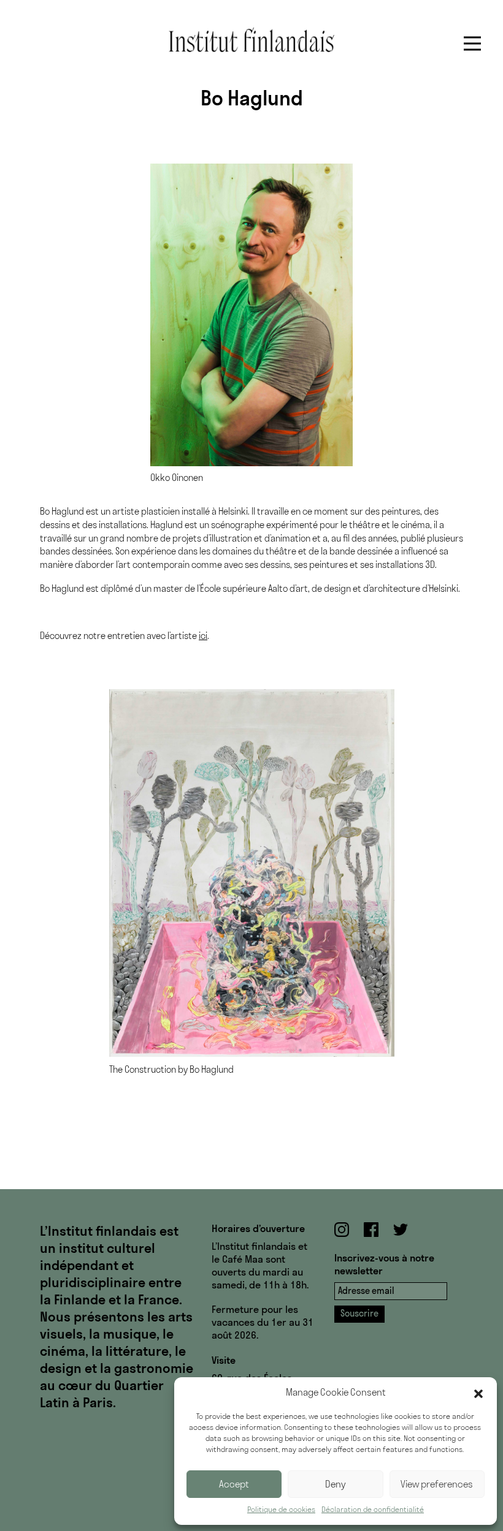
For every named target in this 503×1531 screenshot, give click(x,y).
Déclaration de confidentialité (372, 1509)
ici (203, 635)
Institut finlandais (251, 40)
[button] (478, 1392)
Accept (234, 1484)
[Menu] (472, 43)
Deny (335, 1484)
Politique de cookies (281, 1509)
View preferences (437, 1484)
